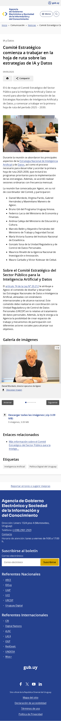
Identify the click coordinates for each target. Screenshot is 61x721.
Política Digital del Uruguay (43, 466)
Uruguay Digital (14, 605)
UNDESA (10, 651)
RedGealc (10, 646)
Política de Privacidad (30, 714)
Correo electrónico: (12, 555)
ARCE (8, 580)
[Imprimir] (7, 78)
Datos (21, 164)
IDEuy (8, 585)
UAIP (8, 590)
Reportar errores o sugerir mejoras (30, 486)
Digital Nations (13, 626)
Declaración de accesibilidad (30, 703)
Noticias (32, 25)
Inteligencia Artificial (14, 466)
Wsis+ (8, 656)
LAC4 (8, 636)
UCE (7, 595)
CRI (7, 620)
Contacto (7, 534)
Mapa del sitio (30, 697)
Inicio (4, 25)
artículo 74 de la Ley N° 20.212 (22, 286)
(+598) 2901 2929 (22, 530)
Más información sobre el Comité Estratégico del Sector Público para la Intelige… (29, 445)
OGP (7, 641)
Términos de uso (30, 708)
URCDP (9, 600)
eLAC (8, 631)
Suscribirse (49, 562)
